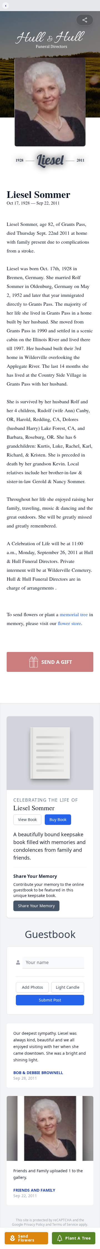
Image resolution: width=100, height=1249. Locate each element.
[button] (50, 1128)
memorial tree (74, 614)
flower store (69, 623)
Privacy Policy (34, 1224)
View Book (27, 819)
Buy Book (57, 819)
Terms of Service (65, 1224)
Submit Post (50, 1000)
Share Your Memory (36, 905)
